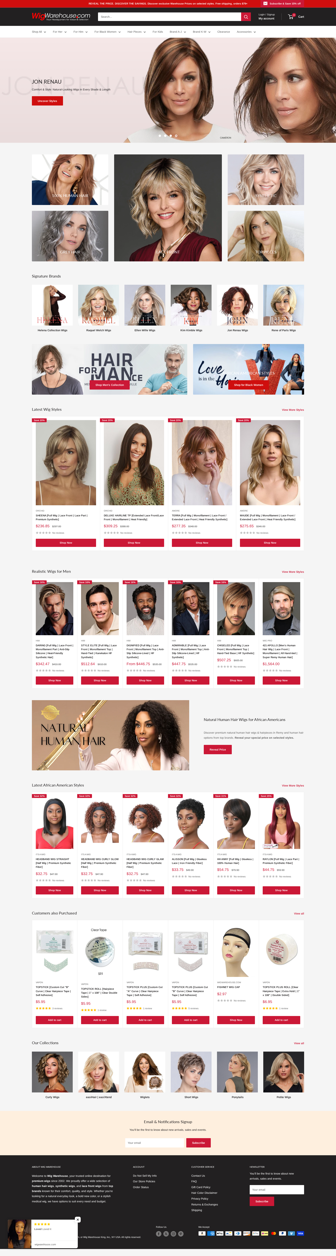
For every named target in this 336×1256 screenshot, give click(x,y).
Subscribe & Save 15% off (285, 3)
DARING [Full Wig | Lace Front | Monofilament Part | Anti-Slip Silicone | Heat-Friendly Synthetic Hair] (54, 651)
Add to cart (54, 1020)
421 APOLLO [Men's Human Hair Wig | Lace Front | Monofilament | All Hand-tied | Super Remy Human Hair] (280, 651)
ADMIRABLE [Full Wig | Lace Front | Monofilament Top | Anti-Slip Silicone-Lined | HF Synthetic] (190, 651)
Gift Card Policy (200, 1187)
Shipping (196, 1210)
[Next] (304, 304)
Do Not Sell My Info (145, 1175)
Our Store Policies (144, 1181)
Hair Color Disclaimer (204, 1192)
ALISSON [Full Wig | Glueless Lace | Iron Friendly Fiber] (189, 861)
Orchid (40, 511)
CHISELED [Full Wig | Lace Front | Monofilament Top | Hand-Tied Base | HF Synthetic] (235, 649)
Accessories (244, 31)
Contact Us (198, 1175)
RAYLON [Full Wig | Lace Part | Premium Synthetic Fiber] (281, 861)
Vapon (39, 982)
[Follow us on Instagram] (173, 1234)
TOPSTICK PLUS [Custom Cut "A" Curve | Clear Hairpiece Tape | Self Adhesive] (145, 991)
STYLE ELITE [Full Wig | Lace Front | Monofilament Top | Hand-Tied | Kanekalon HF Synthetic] (99, 651)
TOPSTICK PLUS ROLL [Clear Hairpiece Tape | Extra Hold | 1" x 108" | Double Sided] (281, 991)
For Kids (158, 31)
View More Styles (293, 409)
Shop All (37, 31)
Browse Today (47, 100)
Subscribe (198, 1142)
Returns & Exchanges (204, 1204)
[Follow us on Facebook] (158, 1234)
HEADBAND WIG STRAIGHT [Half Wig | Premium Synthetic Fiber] (53, 863)
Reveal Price (218, 749)
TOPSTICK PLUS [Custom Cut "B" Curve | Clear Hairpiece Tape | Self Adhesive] (190, 991)
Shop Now (66, 542)
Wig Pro (267, 640)
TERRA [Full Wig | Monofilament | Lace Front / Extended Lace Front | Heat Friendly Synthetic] (199, 517)
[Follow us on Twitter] (166, 1234)
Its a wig (41, 854)
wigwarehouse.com (229, 982)
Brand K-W (199, 31)
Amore (176, 511)
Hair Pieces (135, 31)
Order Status (141, 1187)
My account (266, 18)
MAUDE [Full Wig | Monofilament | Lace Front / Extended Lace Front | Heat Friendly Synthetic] (267, 517)
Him (38, 640)
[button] (72, 1220)
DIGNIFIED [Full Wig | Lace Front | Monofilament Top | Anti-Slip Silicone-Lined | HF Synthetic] (145, 651)
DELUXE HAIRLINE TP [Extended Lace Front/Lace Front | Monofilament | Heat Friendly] (134, 517)
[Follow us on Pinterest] (181, 1234)
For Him (78, 31)
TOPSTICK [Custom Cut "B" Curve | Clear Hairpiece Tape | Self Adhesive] (53, 991)
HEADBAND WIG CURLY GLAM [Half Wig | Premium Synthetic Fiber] (145, 863)
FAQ (194, 1181)
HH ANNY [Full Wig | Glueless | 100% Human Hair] (235, 861)
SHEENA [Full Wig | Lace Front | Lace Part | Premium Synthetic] (62, 517)
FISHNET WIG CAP (228, 987)
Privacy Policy (199, 1198)
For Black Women (105, 31)
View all (299, 913)
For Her (57, 31)
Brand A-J (176, 31)
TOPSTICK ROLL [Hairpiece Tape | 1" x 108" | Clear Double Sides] (99, 992)
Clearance (223, 31)
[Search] (246, 16)
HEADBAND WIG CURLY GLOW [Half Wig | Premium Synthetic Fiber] (100, 863)
